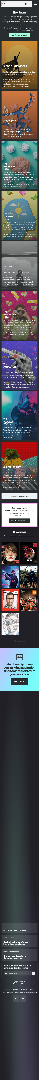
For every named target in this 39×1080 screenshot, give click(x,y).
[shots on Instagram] (16, 998)
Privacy (25, 989)
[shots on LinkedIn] (23, 998)
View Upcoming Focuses (19, 35)
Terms (31, 989)
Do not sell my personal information (26, 992)
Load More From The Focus (19, 496)
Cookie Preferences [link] (8, 992)
